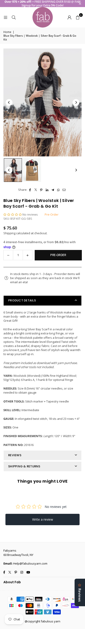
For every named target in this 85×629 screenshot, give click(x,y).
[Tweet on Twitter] (35, 190)
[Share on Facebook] (30, 190)
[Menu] (5, 17)
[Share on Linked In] (47, 190)
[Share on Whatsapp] (58, 190)
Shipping (9, 233)
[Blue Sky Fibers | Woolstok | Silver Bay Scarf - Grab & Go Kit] (13, 169)
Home (7, 32)
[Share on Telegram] (52, 190)
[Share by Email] (64, 190)
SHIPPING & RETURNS (24, 466)
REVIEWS (14, 455)
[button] (77, 17)
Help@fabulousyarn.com (30, 563)
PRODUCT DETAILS (22, 300)
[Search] (14, 17)
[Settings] (69, 17)
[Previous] (9, 102)
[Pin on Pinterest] (41, 190)
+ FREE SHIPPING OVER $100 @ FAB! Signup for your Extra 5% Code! (43, 3)
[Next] (76, 102)
